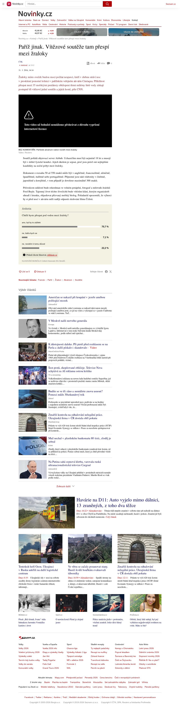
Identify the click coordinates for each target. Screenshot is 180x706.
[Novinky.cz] (35, 14)
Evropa (51, 325)
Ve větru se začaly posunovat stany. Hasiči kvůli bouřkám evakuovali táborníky (88, 570)
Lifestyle (126, 20)
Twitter (38, 697)
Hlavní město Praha (56, 352)
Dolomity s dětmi (122, 668)
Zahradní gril (134, 682)
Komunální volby (26, 668)
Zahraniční (62, 20)
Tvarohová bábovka (100, 660)
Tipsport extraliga (74, 656)
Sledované (143, 24)
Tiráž (65, 697)
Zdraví (50, 399)
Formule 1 (71, 664)
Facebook (28, 697)
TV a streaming (54, 375)
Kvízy (95, 24)
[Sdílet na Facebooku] (106, 271)
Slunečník (86, 682)
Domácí (45, 20)
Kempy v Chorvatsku (124, 648)
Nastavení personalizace (145, 697)
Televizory (122, 687)
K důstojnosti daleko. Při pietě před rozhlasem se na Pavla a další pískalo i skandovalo (78, 345)
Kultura (106, 20)
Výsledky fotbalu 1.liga (77, 652)
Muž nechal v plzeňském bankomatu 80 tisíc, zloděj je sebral (79, 439)
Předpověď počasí (74, 677)
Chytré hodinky (135, 687)
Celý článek (111, 516)
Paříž (50, 280)
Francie (41, 280)
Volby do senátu (26, 664)
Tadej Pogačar (49, 660)
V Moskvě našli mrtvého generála (67, 321)
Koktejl (135, 20)
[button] (33, 305)
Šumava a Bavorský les (125, 656)
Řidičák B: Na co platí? (149, 660)
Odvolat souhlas (124, 697)
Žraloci (58, 280)
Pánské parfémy (152, 687)
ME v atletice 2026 (75, 660)
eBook (92, 63)
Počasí (111, 24)
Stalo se (36, 20)
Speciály (102, 24)
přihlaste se (52, 254)
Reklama (48, 697)
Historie (62, 24)
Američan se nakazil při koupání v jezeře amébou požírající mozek (76, 298)
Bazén (47, 682)
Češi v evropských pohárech (127, 677)
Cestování (53, 24)
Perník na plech (98, 668)
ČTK (20, 61)
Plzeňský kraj (53, 422)
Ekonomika (116, 20)
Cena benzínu (106, 677)
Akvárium (68, 280)
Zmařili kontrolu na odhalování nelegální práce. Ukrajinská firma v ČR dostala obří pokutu (75, 416)
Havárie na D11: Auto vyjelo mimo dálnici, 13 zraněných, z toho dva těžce (117, 502)
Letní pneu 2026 (146, 648)
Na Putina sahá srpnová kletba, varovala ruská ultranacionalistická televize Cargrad (74, 463)
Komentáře (90, 20)
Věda (44, 24)
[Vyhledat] (107, 4)
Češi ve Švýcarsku (123, 660)
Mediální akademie (77, 697)
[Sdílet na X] (110, 271)
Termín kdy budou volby (29, 660)
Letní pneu (97, 687)
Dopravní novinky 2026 (149, 656)
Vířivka (145, 682)
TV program (121, 24)
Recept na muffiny (99, 652)
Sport (88, 24)
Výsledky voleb (25, 656)
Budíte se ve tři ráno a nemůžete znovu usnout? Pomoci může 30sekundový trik (75, 392)
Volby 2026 (23, 648)
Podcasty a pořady (76, 24)
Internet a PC (24, 24)
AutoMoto (36, 24)
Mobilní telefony (48, 687)
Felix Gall (47, 664)
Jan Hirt (46, 656)
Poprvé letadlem (122, 652)
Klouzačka (97, 682)
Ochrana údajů (108, 697)
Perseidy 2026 (91, 677)
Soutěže (78, 280)
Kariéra (57, 697)
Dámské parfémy (83, 687)
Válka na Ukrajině (76, 20)
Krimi (99, 20)
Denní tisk (132, 24)
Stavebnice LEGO (65, 687)
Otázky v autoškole (147, 664)
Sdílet (102, 63)
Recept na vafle (98, 664)
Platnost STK (145, 668)
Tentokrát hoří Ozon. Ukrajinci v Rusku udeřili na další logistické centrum (38, 570)
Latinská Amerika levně (125, 664)
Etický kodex (93, 697)
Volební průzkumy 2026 (29, 652)
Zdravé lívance (97, 656)
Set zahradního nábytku (115, 682)
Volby (52, 20)
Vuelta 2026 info (50, 648)
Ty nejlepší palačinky (100, 648)
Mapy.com (59, 677)
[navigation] (3, 4)
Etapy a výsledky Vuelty (53, 652)
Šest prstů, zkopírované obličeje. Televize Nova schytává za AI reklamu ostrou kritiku (75, 369)
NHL (69, 668)
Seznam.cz (171, 4)
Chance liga (72, 648)
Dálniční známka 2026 (149, 652)
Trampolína (75, 682)
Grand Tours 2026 (51, 668)
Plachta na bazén (60, 682)
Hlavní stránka (25, 20)
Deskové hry (110, 687)
